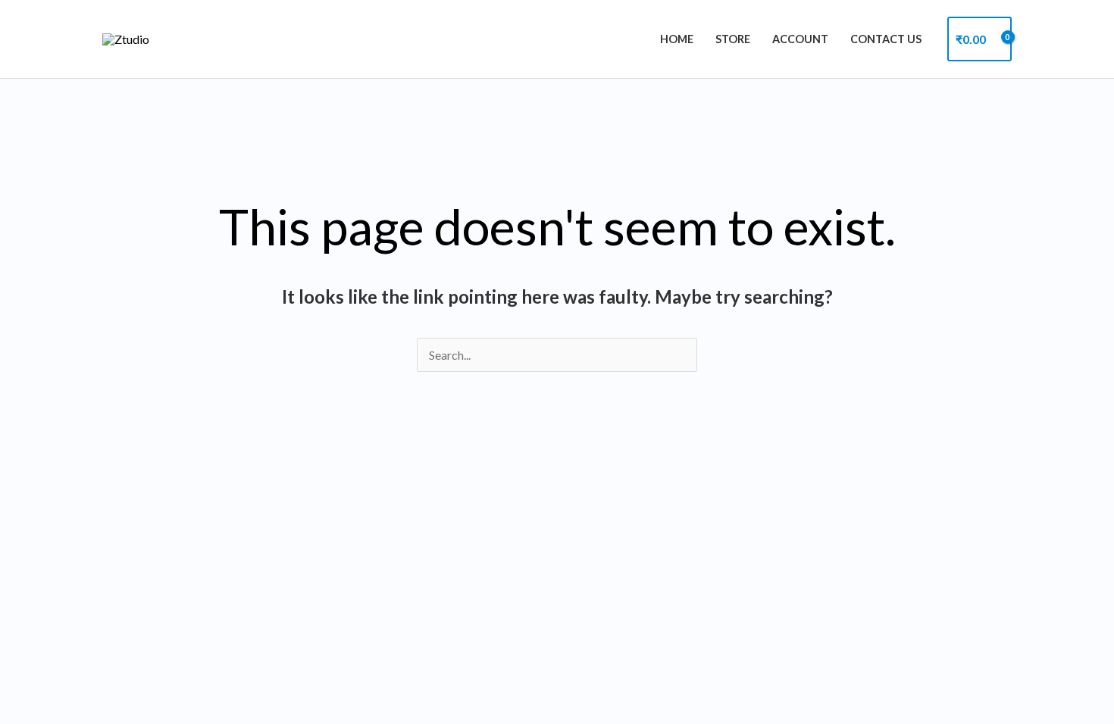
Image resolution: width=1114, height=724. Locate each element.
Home (676, 39)
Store (732, 39)
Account (800, 39)
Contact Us (886, 39)
